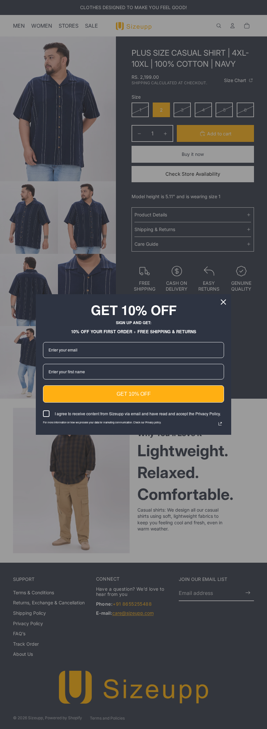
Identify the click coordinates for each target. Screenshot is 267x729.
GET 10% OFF (134, 394)
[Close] (223, 302)
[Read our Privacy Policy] (220, 424)
